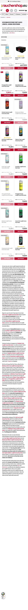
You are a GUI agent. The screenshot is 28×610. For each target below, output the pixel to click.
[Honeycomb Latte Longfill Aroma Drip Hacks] (7, 239)
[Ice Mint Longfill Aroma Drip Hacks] (20, 239)
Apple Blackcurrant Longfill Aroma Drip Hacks (20, 85)
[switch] (3, 598)
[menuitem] (1, 10)
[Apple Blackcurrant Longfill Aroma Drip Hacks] (20, 76)
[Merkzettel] (11, 10)
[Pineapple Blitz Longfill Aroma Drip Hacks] (7, 76)
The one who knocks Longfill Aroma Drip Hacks (7, 194)
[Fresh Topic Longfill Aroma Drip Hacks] (7, 158)
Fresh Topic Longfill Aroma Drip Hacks (6, 167)
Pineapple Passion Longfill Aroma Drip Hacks (20, 194)
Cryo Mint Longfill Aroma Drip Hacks (20, 167)
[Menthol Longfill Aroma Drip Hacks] (7, 212)
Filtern (4, 37)
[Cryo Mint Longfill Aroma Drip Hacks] (20, 158)
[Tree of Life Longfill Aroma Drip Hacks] (20, 212)
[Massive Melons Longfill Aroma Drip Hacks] (7, 49)
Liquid (20, 295)
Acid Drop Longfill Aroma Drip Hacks (7, 140)
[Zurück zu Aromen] (6, 17)
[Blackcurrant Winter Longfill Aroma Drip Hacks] (20, 103)
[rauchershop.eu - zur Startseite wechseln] (14, 7)
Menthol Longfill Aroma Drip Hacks (7, 221)
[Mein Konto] (15, 10)
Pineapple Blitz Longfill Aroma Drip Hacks (6, 85)
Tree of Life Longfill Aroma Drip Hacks (20, 221)
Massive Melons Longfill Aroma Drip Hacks (7, 58)
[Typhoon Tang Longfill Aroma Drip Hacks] (20, 130)
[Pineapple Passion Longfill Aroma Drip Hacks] (20, 185)
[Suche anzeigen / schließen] (7, 10)
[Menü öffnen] (1, 10)
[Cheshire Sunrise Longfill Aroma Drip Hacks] (7, 103)
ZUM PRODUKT (7, 68)
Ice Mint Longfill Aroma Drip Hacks (20, 249)
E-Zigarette (9, 361)
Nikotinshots (5, 467)
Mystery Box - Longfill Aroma (19, 58)
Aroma (9, 332)
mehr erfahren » (12, 32)
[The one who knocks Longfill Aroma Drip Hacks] (7, 185)
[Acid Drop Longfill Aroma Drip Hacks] (7, 130)
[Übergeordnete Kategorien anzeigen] (3, 14)
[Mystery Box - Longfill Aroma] (20, 49)
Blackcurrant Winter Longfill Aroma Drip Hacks (20, 112)
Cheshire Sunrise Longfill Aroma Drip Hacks (7, 112)
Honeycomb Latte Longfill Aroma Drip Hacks (7, 249)
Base (19, 465)
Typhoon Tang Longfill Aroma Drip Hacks (20, 140)
